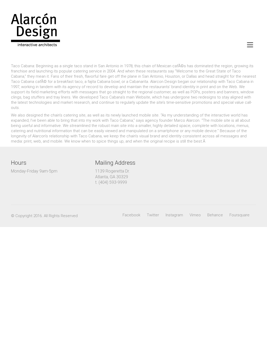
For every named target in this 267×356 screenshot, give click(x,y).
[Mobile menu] (250, 45)
